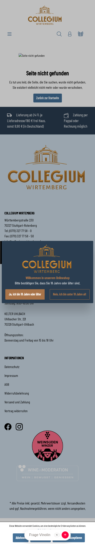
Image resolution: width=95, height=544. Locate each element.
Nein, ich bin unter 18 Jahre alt (69, 294)
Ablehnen (21, 538)
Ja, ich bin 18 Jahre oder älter (25, 294)
